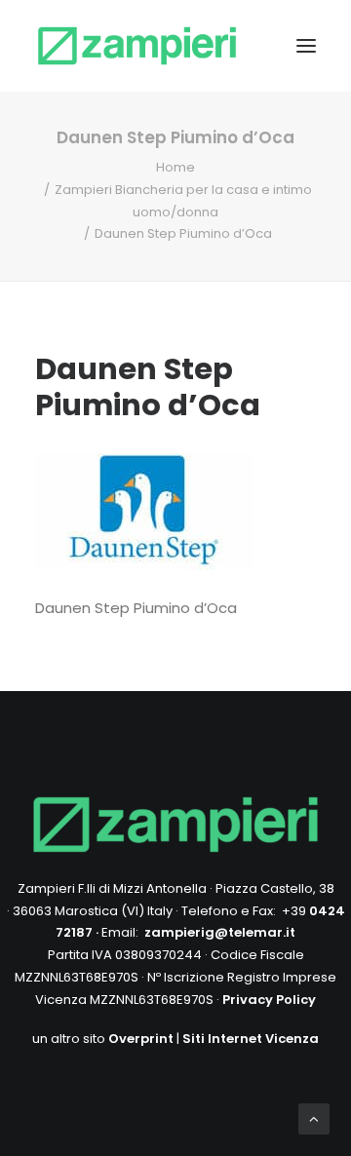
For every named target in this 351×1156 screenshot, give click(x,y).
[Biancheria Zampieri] (137, 45)
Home (175, 167)
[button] (306, 46)
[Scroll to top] (314, 1117)
